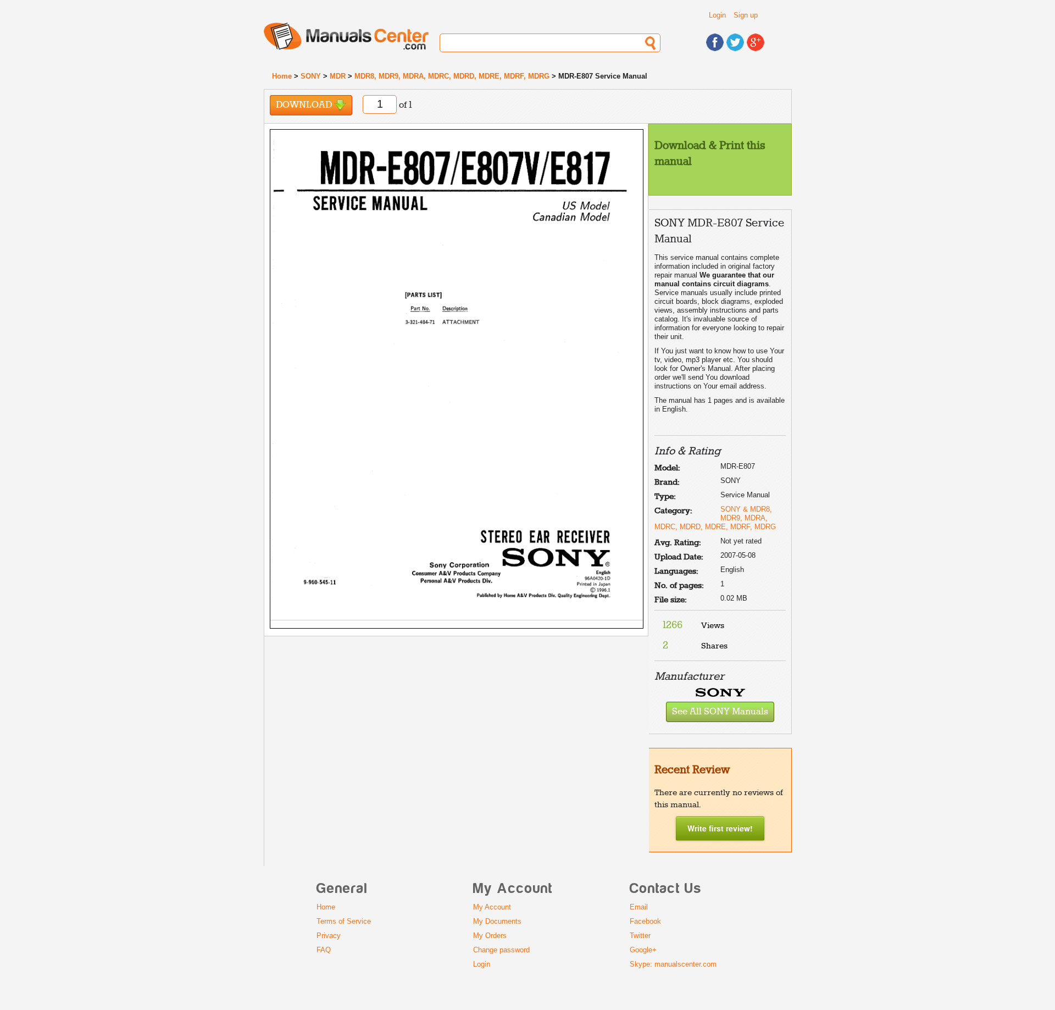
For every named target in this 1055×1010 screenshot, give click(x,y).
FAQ (323, 950)
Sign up (746, 15)
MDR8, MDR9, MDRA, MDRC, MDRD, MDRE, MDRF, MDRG (451, 76)
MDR (338, 76)
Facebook (645, 921)
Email (639, 907)
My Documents (497, 921)
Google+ (643, 950)
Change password (501, 950)
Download (305, 105)
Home (282, 76)
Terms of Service (343, 921)
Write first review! (720, 828)
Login (717, 15)
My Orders (490, 935)
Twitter (640, 935)
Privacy (328, 935)
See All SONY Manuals (720, 712)
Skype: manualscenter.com (673, 964)
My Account (492, 907)
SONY (311, 76)
